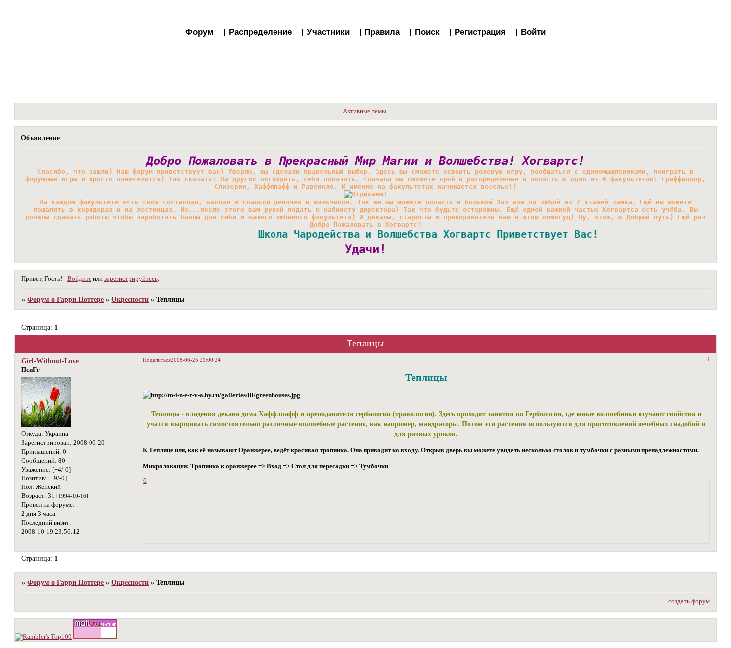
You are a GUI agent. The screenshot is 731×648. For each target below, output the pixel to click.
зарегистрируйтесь (131, 278)
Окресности (130, 299)
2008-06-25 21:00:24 (196, 360)
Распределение (260, 32)
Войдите (79, 278)
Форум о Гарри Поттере (65, 299)
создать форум (689, 601)
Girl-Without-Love (50, 361)
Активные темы (364, 111)
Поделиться (157, 360)
